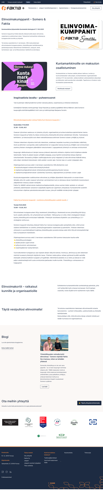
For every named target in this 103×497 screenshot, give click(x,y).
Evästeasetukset (7, 477)
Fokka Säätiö (37, 2)
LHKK (3, 2)
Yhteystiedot (86, 2)
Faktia (28, 2)
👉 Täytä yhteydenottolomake (89, 403)
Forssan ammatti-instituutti (15, 2)
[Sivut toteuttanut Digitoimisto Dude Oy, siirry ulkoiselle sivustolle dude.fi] (51, 483)
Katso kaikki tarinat (8, 348)
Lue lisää (44, 386)
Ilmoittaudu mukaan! (64, 88)
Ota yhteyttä (96, 8)
